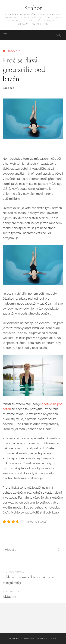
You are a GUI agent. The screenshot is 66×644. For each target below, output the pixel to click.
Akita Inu (9, 596)
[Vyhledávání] (33, 549)
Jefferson (15, 638)
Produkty (14, 50)
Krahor (33, 8)
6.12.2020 (8, 88)
